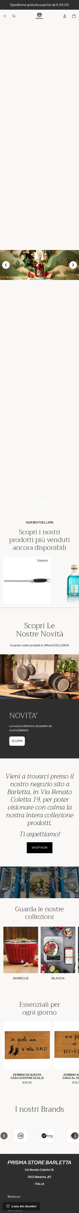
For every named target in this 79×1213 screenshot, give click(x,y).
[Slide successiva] (71, 580)
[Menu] (5, 16)
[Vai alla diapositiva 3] (42, 502)
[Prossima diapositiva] (73, 265)
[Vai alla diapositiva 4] (46, 502)
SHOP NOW (39, 847)
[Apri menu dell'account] (64, 16)
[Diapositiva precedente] (6, 265)
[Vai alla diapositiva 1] (32, 502)
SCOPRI (17, 741)
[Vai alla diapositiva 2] (37, 502)
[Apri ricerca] (14, 16)
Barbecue (14, 1196)
